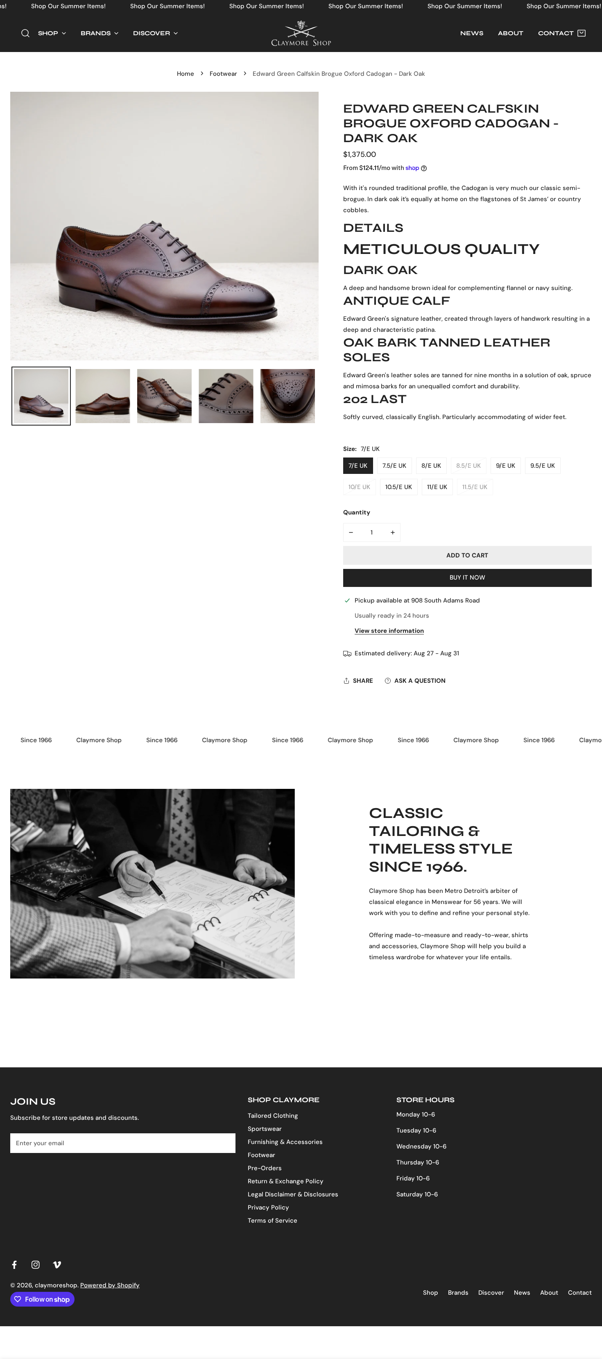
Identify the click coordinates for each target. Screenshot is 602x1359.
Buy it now (467, 577)
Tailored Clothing (273, 1116)
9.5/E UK (542, 466)
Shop (430, 1293)
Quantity (356, 512)
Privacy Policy (268, 1207)
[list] (164, 226)
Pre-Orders (265, 1168)
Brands (458, 1293)
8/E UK (431, 466)
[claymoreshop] (301, 33)
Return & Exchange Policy (286, 1181)
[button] (52, 33)
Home (185, 74)
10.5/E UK (398, 487)
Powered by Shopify (110, 1285)
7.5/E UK (394, 466)
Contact (580, 1293)
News (522, 1293)
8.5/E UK (468, 466)
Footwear (223, 74)
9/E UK (505, 466)
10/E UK (359, 487)
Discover (491, 1293)
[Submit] (225, 1142)
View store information (389, 630)
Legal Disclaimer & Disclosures (293, 1194)
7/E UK (358, 466)
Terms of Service (272, 1220)
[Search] (25, 33)
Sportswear (265, 1129)
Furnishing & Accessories (285, 1142)
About (549, 1293)
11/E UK (437, 487)
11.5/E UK (474, 487)
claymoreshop (56, 1285)
